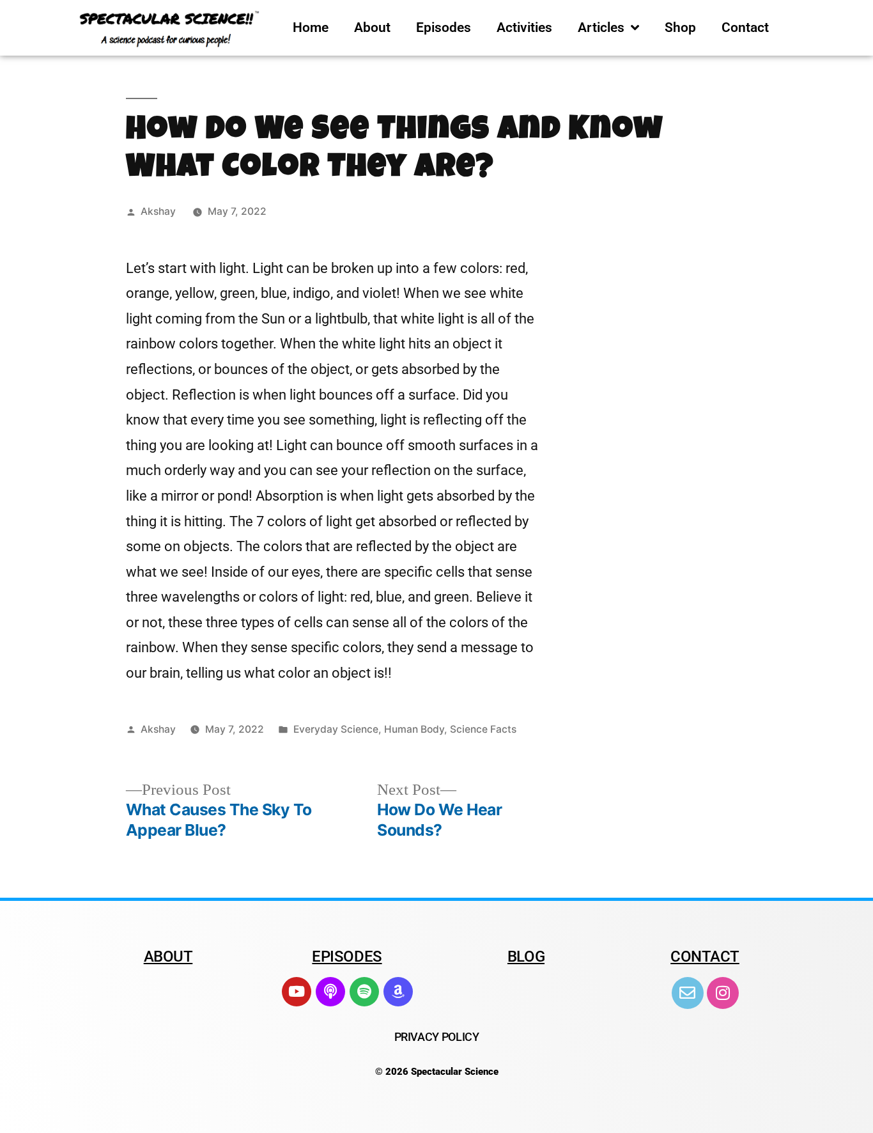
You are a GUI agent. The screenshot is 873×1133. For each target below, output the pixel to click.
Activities (524, 27)
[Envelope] (688, 993)
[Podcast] (330, 991)
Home (310, 27)
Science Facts (483, 729)
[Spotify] (364, 991)
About (372, 27)
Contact (745, 27)
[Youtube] (296, 991)
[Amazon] (398, 991)
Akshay (158, 211)
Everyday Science (335, 729)
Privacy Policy (436, 1036)
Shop (680, 27)
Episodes (443, 27)
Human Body (414, 729)
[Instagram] (723, 993)
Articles (601, 27)
